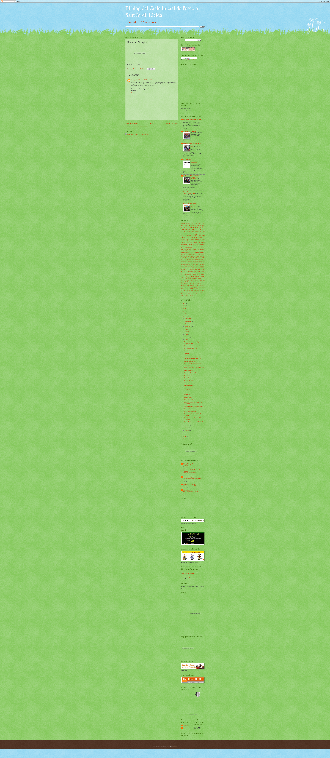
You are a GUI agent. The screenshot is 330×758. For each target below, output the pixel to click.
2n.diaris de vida (185, 239)
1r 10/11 (193, 227)
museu (191, 278)
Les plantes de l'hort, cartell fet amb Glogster (192, 414)
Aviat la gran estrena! (189, 380)
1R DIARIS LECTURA (194, 233)
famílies (197, 269)
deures (200, 259)
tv (204, 293)
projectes (183, 285)
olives (192, 280)
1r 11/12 (199, 227)
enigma (190, 266)
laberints (198, 274)
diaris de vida (202, 261)
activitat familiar (185, 241)
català (200, 246)
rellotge (200, 285)
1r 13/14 (187, 229)
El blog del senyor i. (188, 464)
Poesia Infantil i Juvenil (189, 477)
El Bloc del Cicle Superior (189, 131)
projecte (203, 283)
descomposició (195, 259)
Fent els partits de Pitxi (189, 383)
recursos (196, 285)
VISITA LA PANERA (189, 295)
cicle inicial (188, 247)
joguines (183, 274)
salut (203, 287)
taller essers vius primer (199, 290)
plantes (182, 282)
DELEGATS (189, 259)
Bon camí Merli (188, 392)
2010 (184, 436)
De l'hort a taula (188, 397)
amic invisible (192, 241)
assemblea (184, 244)
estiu (193, 268)
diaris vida (183, 262)
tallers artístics (184, 292)
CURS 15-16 (187, 256)
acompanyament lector (200, 239)
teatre (189, 294)
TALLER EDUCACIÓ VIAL (187, 290)
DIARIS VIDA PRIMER (192, 262)
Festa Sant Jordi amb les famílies (192, 351)
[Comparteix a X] (151, 69)
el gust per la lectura (197, 588)
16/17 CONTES (193, 223)
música (195, 278)
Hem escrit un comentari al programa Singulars (193, 402)
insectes (183, 273)
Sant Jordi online (188, 378)
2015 (184, 308)
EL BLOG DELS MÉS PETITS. (191, 176)
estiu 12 (197, 268)
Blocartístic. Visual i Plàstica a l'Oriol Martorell (192, 470)
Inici (151, 123)
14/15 (182, 223)
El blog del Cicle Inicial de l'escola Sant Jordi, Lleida (161, 11)
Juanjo (184, 728)
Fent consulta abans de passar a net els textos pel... (193, 388)
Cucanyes (186, 353)
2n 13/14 (191, 237)
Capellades (188, 246)
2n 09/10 (188, 235)
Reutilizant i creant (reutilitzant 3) (192, 346)
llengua (188, 277)
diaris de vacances (194, 261)
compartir (184, 252)
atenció (190, 244)
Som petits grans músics (189, 192)
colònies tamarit (201, 251)
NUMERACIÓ (188, 280)
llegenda (183, 277)
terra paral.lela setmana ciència (197, 293)
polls (195, 282)
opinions (196, 280)
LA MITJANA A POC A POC (190, 490)
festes (203, 269)
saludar (200, 287)
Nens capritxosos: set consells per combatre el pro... (192, 342)
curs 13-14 (186, 254)
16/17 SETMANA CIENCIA (192, 225)
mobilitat (187, 278)
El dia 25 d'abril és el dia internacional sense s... (193, 364)
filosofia (183, 271)
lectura (203, 275)
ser (182, 289)
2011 (184, 433)
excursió (202, 268)
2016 (184, 306)
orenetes (200, 280)
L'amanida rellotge (188, 385)
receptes (192, 285)
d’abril (186, 339)
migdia (182, 278)
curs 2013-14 (190, 257)
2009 (184, 439)
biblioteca (202, 244)
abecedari (192, 239)
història (196, 271)
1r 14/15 (191, 229)
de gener (187, 430)
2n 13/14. (196, 237)
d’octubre (187, 324)
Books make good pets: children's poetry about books (192, 479)
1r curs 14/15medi (195, 231)
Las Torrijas (187, 394)
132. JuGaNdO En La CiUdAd (190, 485)
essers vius (183, 267)
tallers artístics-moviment (194, 292)
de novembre (188, 321)
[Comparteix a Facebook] (152, 69)
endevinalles (184, 266)
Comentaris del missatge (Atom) (140, 126)
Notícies (183, 280)
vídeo (182, 295)
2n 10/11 (195, 235)
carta (191, 246)
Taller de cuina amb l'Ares (190, 361)
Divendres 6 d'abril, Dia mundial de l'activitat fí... (192, 418)
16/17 (188, 223)
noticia (203, 278)
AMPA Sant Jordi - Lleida (189, 203)
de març (187, 425)
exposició (192, 269)
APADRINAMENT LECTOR (187, 242)
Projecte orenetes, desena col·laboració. (196, 161)
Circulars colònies (188, 370)
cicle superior (193, 249)
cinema (203, 249)
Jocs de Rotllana (195, 273)
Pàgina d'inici (132, 22)
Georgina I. (134, 80)
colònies (194, 251)
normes (199, 278)
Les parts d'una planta (189, 409)
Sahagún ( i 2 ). (186, 465)
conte (195, 252)
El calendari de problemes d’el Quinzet (193, 422)
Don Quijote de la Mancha (190, 348)
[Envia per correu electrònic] (147, 69)
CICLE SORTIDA (185, 249)
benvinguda (195, 244)
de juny (186, 334)
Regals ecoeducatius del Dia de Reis (191, 491)
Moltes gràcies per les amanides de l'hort (193, 406)
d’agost (186, 329)
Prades (203, 282)
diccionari (193, 264)
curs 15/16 (194, 256)
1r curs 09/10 (198, 229)
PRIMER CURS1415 (197, 283)
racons (188, 285)
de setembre (188, 326)
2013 (184, 313)
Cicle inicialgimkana (195, 247)
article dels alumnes (199, 242)
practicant (199, 282)
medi (203, 276)
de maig (187, 337)
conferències (190, 252)
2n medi (200, 237)
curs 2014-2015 (200, 258)
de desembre (188, 318)
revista (187, 287)
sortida (192, 289)
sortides (196, 288)
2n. (204, 237)
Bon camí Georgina (189, 399)
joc (187, 273)
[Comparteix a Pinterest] (154, 69)
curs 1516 (199, 256)
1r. (200, 233)
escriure (202, 266)
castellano (195, 246)
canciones (183, 246)
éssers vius (189, 267)
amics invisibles (198, 241)
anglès (203, 241)
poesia (191, 282)
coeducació (184, 251)
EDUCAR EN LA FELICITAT (195, 205)
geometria (191, 271)
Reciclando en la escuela (189, 484)
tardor (186, 293)
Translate (193, 60)
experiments (184, 269)
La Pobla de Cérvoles (190, 274)
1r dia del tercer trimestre (190, 411)
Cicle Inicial (136, 69)
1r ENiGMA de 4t (187, 121)
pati (204, 280)
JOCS (189, 273)
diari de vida (186, 261)
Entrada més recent (131, 123)
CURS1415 (183, 259)
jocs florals (202, 273)
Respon (133, 93)
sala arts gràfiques (194, 287)
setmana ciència (186, 288)
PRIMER (190, 283)
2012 (184, 316)
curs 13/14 (191, 254)
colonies (189, 251)
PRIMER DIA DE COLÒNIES (195, 177)
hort (199, 271)
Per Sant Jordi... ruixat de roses (191, 372)
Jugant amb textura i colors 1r (190, 472)
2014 (184, 311)
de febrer (187, 427)
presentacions (184, 283)
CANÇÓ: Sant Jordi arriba (189, 193)
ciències (199, 249)
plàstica (187, 282)
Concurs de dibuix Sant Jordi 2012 (192, 358)
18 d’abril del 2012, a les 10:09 (145, 80)
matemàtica (195, 276)
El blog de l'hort (187, 160)
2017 (184, 303)
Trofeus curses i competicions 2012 (192, 356)
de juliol (187, 331)
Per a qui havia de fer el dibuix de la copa (194, 367)
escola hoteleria (195, 266)
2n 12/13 (184, 237)
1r (190, 227)
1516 (185, 223)
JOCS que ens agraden (148, 22)
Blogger (175, 746)
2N (185, 235)
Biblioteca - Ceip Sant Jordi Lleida (192, 143)
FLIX (188, 271)
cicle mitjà (202, 247)
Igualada (203, 271)
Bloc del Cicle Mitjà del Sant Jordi (192, 119)
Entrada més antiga (171, 123)
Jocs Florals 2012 (188, 375)
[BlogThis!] (149, 69)
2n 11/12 (202, 235)
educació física (200, 264)
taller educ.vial (202, 288)
